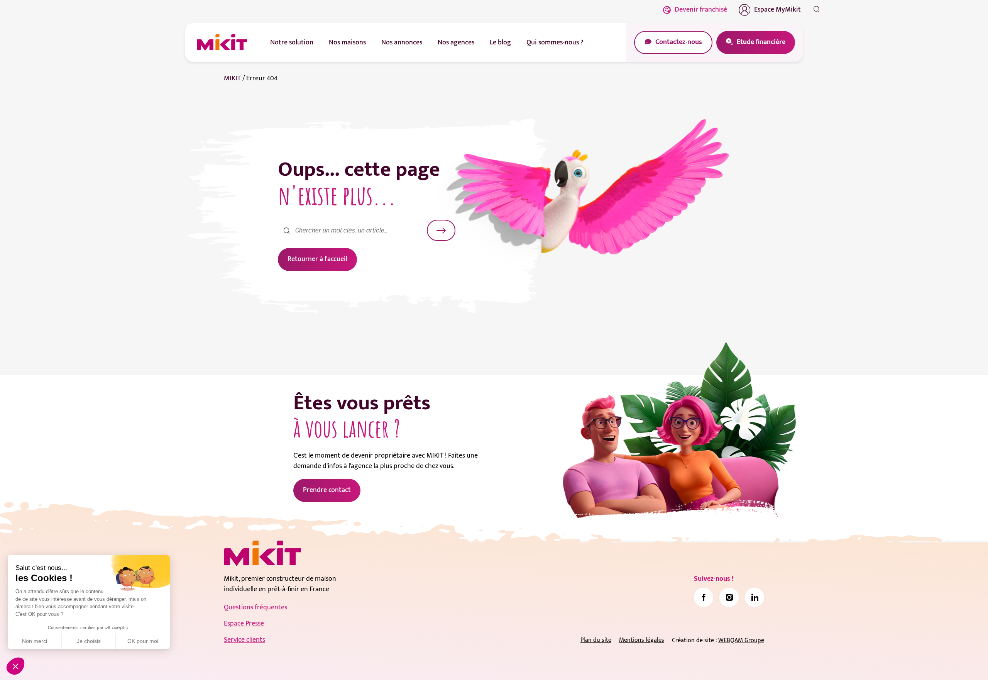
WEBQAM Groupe (741, 640)
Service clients (244, 640)
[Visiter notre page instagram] (729, 597)
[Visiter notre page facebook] (703, 597)
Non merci (34, 641)
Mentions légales (641, 640)
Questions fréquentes (255, 607)
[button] (15, 666)
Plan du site (595, 640)
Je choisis (89, 641)
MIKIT (232, 78)
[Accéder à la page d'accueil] (262, 553)
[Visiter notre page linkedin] (754, 597)
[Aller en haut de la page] (816, 662)
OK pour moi (142, 641)
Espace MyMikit (777, 9)
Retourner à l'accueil (317, 259)
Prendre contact (327, 490)
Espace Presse (244, 623)
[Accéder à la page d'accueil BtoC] (222, 42)
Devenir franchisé (701, 9)
